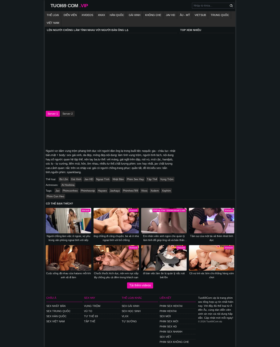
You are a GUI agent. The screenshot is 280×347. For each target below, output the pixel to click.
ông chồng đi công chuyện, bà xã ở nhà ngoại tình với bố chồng (116, 238)
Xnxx (101, 15)
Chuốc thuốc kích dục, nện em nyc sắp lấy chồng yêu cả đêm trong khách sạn (116, 275)
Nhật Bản (118, 179)
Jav (57, 190)
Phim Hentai (168, 311)
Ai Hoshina (68, 184)
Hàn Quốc (117, 15)
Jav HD (88, 179)
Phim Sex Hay (135, 179)
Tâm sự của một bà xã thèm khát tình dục (211, 238)
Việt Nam (53, 22)
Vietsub (200, 15)
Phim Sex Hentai (171, 305)
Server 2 (67, 113)
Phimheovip (88, 190)
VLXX (125, 316)
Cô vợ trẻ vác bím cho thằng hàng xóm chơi (211, 275)
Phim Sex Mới (169, 321)
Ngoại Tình (103, 179)
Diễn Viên (70, 15)
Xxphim (166, 190)
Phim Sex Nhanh (171, 331)
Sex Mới (165, 316)
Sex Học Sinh (131, 311)
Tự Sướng (129, 321)
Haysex (102, 190)
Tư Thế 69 (91, 316)
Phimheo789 (130, 190)
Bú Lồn (63, 179)
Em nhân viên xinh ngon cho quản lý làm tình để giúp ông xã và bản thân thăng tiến (164, 238)
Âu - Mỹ (185, 15)
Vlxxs (144, 190)
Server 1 (53, 113)
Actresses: (52, 184)
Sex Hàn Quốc (56, 316)
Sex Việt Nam (55, 321)
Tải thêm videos (140, 285)
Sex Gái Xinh (130, 305)
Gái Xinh (134, 15)
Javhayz (115, 190)
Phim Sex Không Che (174, 341)
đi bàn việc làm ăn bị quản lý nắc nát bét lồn (164, 275)
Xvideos (87, 15)
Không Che (153, 15)
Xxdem (154, 190)
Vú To (88, 311)
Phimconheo (70, 190)
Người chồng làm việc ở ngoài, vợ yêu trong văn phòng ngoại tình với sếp (68, 238)
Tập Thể (152, 179)
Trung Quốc (220, 15)
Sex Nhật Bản (56, 305)
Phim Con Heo (55, 196)
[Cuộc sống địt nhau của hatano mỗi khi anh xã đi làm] (68, 258)
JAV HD (170, 15)
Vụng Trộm (167, 179)
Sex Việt (165, 336)
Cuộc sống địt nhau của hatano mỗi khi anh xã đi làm (68, 275)
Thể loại (53, 15)
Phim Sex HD (168, 326)
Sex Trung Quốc (58, 311)
